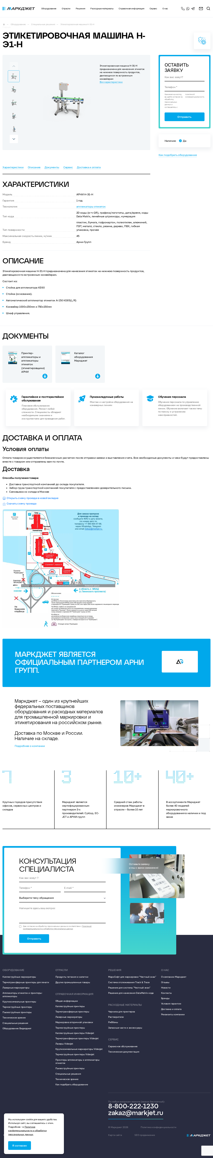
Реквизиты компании (173, 1014)
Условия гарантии (171, 1003)
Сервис (68, 167)
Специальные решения (15, 1023)
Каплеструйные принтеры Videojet (74, 1033)
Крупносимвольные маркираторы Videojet (79, 1049)
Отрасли (66, 8)
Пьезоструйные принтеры (17, 1012)
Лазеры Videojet (64, 1043)
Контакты (166, 992)
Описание (34, 167)
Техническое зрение (13, 1017)
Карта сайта (115, 1135)
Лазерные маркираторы (15, 987)
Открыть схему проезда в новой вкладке (32, 498)
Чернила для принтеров (121, 1011)
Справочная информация (131, 8)
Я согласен (19, 1145)
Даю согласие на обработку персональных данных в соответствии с (57, 927)
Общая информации (66, 1000)
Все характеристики (111, 82)
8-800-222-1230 (183, 8)
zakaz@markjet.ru (135, 1113)
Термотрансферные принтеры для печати (25, 982)
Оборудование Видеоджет (16, 1028)
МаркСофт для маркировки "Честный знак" (132, 976)
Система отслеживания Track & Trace (129, 982)
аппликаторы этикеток (91, 206)
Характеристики (13, 167)
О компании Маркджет (173, 976)
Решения (80, 8)
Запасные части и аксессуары (125, 1027)
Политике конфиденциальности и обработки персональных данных (27, 1130)
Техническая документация (123, 1051)
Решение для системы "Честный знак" (129, 987)
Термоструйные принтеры (17, 1006)
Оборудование (48, 8)
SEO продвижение (144, 1135)
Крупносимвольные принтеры (19, 1001)
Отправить (184, 116)
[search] (208, 8)
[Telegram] (193, 8)
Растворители (116, 1016)
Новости (166, 987)
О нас (165, 970)
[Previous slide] (14, 66)
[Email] (201, 8)
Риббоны (113, 1022)
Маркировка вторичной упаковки (74, 1022)
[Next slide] (14, 139)
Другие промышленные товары (72, 982)
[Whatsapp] (188, 8)
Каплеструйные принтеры (70, 1006)
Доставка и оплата (89, 167)
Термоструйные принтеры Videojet (74, 1054)
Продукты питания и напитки (71, 976)
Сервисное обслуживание (122, 1046)
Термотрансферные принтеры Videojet (77, 1038)
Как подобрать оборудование (178, 155)
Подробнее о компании (30, 746)
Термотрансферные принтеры (72, 1011)
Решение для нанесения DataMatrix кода (131, 992)
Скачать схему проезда (21, 503)
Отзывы (165, 982)
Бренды (165, 998)
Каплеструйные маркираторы (19, 976)
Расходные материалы (101, 8)
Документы (52, 167)
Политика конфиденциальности (158, 1127)
